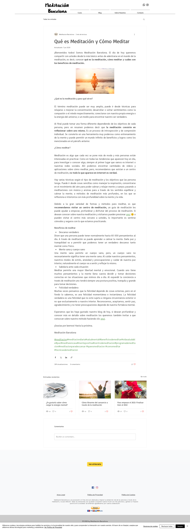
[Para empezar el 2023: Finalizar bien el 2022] (131, 389)
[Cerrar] (187, 526)
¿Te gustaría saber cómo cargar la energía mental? (57, 403)
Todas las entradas (49, 19)
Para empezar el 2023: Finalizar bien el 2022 (130, 403)
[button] (80, 12)
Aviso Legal (61, 495)
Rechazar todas (166, 526)
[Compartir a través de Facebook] (55, 357)
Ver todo (144, 376)
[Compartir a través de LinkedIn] (66, 357)
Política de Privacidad (95, 495)
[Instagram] (97, 487)
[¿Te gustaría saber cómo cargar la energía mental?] (59, 389)
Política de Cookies (128, 495)
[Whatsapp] (143, 4)
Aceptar (180, 526)
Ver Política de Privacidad (53, 527)
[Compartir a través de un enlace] (71, 357)
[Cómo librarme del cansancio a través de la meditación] (95, 389)
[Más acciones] (134, 34)
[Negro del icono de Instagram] (147, 4)
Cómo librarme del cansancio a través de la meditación (95, 403)
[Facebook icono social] (93, 487)
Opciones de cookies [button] (150, 526)
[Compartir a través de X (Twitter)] (61, 357)
